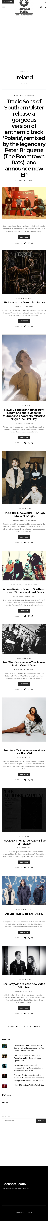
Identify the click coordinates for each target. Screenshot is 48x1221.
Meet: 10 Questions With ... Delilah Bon (29, 1085)
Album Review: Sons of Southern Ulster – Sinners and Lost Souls (24, 590)
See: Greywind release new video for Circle (24, 985)
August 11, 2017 (18, 918)
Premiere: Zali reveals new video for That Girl (24, 752)
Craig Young (29, 306)
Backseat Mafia (14, 1184)
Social (5, 1102)
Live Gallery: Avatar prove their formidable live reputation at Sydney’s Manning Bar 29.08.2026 (28, 1068)
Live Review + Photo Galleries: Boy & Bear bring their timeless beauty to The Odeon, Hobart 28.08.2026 (29, 1048)
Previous (14, 1026)
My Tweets (6, 1095)
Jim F (29, 757)
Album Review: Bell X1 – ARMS (24, 913)
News (21, 95)
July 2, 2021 (18, 180)
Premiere (27, 746)
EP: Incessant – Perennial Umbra (24, 302)
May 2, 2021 (18, 423)
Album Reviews (21, 298)
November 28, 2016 (21, 991)
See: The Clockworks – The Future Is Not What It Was (24, 664)
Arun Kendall (28, 180)
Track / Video (29, 95)
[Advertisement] (24, 41)
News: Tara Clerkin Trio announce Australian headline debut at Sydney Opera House (27, 1058)
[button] (45, 7)
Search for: (6, 1117)
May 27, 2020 (18, 669)
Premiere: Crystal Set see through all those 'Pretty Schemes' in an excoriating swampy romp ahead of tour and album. (29, 1077)
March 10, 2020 (21, 848)
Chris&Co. (29, 1212)
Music (16, 95)
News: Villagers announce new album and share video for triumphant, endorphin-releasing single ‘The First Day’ (24, 414)
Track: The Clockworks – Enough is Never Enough (24, 514)
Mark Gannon (28, 423)
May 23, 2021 (18, 306)
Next (36, 1026)
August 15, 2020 (18, 596)
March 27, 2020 (21, 757)
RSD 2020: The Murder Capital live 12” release (23, 842)
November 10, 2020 (18, 520)
